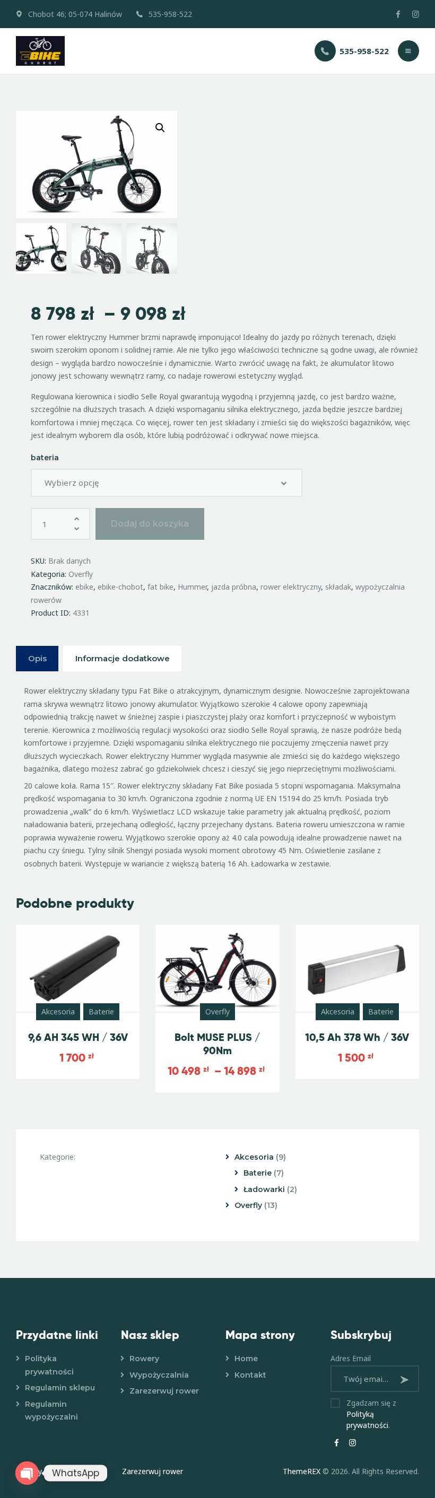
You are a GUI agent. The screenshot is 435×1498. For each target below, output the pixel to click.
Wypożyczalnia (159, 1375)
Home (246, 1358)
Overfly (80, 574)
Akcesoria (58, 1011)
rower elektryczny (290, 587)
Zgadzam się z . (371, 1414)
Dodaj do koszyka (150, 524)
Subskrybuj (406, 1379)
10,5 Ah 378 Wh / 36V (357, 1037)
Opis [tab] (37, 658)
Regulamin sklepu (60, 1387)
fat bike (160, 587)
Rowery (144, 1358)
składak (338, 587)
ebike (84, 587)
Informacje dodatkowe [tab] (122, 658)
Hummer (192, 587)
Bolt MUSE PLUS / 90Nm (217, 1044)
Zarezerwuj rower (164, 1391)
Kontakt (250, 1375)
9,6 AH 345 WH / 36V (78, 1037)
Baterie (101, 1011)
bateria (45, 457)
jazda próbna (233, 587)
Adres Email (350, 1358)
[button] (160, 127)
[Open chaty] (27, 1473)
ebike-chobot (120, 587)
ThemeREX (301, 1471)
